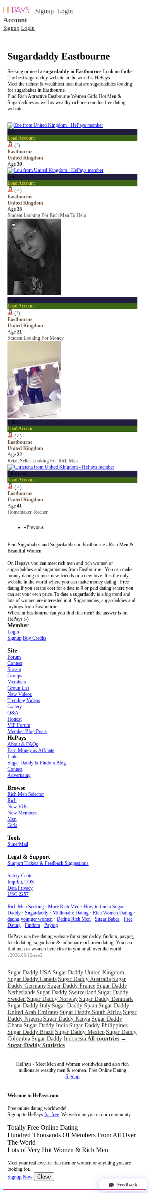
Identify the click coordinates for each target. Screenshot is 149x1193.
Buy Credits (34, 638)
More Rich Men (63, 907)
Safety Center (20, 876)
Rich (12, 800)
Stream (14, 669)
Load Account (21, 138)
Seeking (36, 907)
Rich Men (17, 907)
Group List (18, 688)
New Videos (19, 694)
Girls (12, 825)
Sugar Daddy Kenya (66, 1019)
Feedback (127, 1185)
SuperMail (17, 844)
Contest (14, 663)
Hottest (14, 719)
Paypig (51, 925)
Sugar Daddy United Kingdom (88, 972)
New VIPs (18, 807)
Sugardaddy (36, 913)
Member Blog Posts (27, 731)
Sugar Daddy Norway (52, 999)
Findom (32, 925)
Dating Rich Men (74, 919)
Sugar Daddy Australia (84, 979)
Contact (14, 769)
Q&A (13, 713)
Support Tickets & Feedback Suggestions (48, 863)
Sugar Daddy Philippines (98, 1025)
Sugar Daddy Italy (28, 1006)
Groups (14, 676)
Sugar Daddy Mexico (80, 1032)
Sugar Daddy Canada (32, 979)
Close (44, 1177)
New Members (22, 813)
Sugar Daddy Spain (74, 1006)
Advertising (19, 775)
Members (16, 682)
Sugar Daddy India (46, 1025)
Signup (44, 10)
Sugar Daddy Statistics (36, 1045)
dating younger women (30, 919)
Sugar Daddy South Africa (91, 1012)
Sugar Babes (107, 919)
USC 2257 (18, 894)
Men (12, 819)
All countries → (107, 1039)
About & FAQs (22, 744)
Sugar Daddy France (71, 986)
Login (65, 10)
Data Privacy (20, 888)
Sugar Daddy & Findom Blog (36, 763)
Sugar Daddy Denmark (106, 999)
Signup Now (20, 1177)
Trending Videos (23, 700)
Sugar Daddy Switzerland (66, 992)
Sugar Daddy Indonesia (58, 1039)
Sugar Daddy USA (29, 972)
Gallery (14, 707)
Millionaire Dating (71, 913)
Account (15, 20)
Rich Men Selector (25, 794)
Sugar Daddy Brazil (30, 1032)
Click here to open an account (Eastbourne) (49, 115)
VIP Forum (18, 725)
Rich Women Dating (112, 913)
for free (51, 1114)
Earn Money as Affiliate (30, 750)
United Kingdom (25, 158)
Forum (14, 657)
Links (13, 757)
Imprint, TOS (20, 882)
